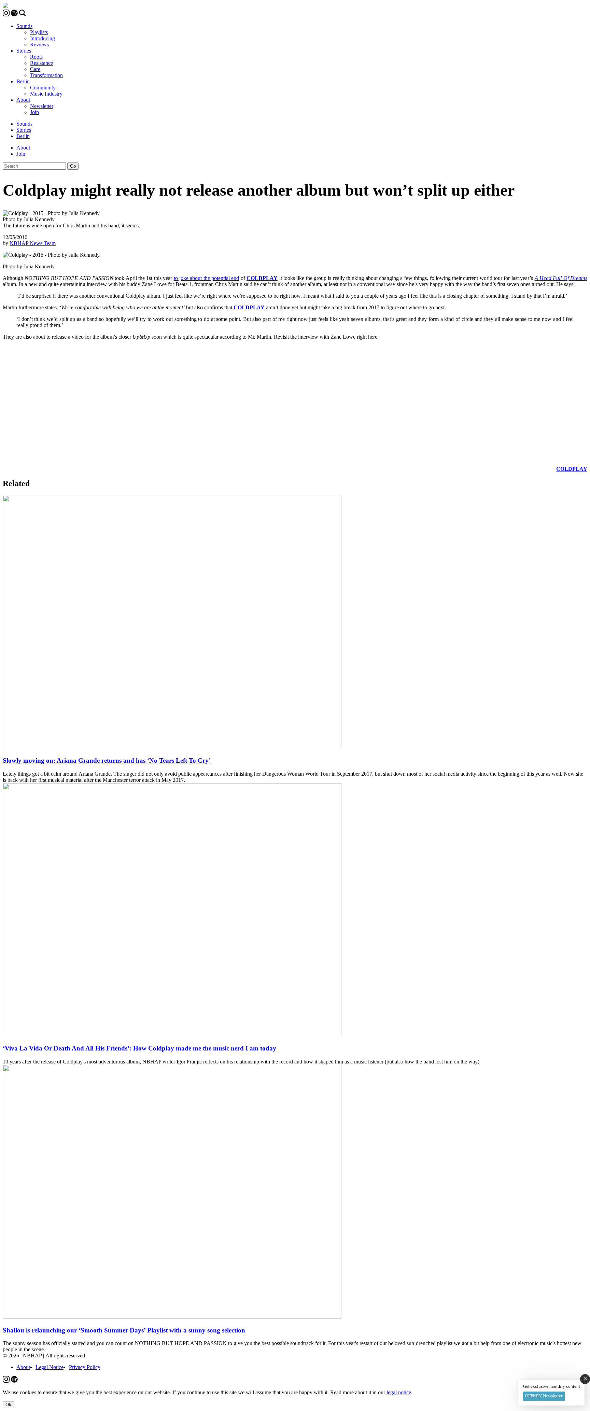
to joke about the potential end (206, 278)
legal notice (399, 1392)
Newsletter (41, 106)
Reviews (39, 44)
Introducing (42, 38)
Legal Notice (50, 1367)
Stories (23, 51)
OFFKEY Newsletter (543, 1395)
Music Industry (46, 94)
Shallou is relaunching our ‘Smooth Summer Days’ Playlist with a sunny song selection (124, 1330)
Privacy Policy (84, 1367)
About (23, 100)
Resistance (41, 63)
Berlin (23, 81)
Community (43, 87)
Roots (36, 57)
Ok (8, 1404)
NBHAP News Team (33, 243)
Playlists (39, 32)
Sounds (24, 26)
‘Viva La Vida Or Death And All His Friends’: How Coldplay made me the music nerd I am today (139, 1048)
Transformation (46, 75)
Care (35, 69)
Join (34, 112)
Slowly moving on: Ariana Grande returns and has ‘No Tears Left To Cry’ (107, 760)
